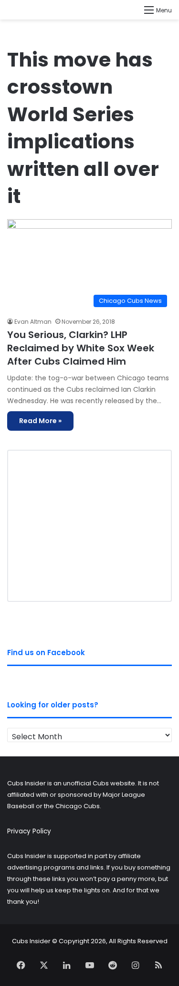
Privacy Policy (29, 831)
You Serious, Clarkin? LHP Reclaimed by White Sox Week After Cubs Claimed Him (80, 348)
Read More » (40, 420)
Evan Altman (33, 322)
